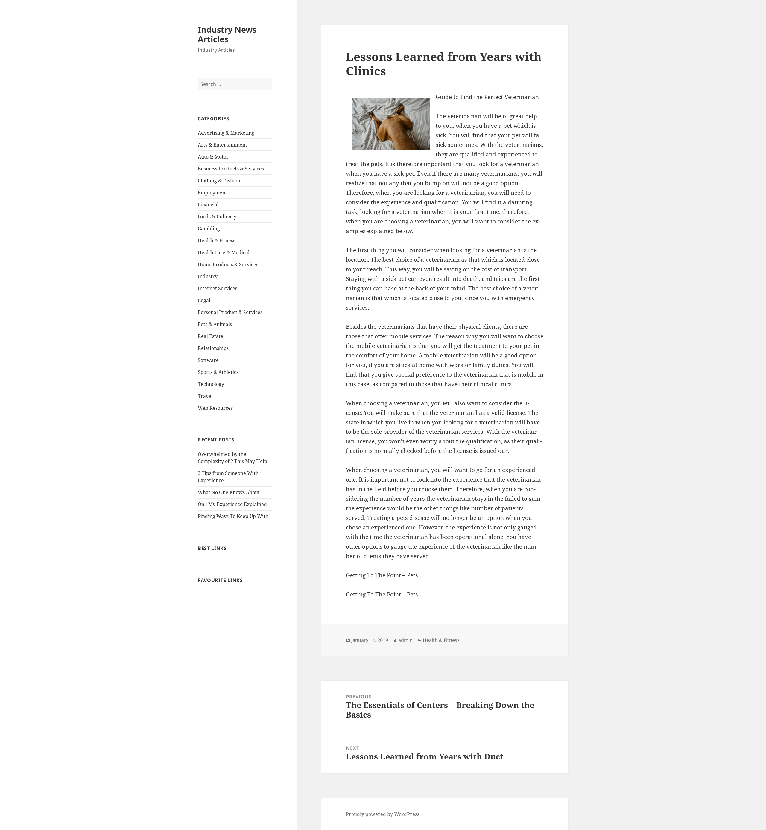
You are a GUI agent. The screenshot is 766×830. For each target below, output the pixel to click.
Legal (204, 300)
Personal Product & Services (230, 312)
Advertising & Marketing (226, 133)
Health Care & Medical (224, 252)
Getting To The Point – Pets (382, 575)
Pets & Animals (215, 324)
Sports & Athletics (218, 372)
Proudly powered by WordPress (382, 814)
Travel (205, 396)
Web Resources (215, 408)
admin (405, 640)
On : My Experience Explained (232, 504)
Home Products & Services (228, 264)
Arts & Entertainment (222, 144)
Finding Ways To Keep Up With (233, 516)
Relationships (213, 348)
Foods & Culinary (217, 216)
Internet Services (217, 288)
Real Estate (210, 336)
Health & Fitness (216, 240)
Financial (208, 204)
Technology (211, 384)
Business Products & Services (231, 168)
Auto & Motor (213, 156)
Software (208, 360)
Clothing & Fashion (219, 180)
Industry (208, 276)
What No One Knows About (229, 492)
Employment (212, 192)
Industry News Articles (227, 34)
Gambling (209, 228)
